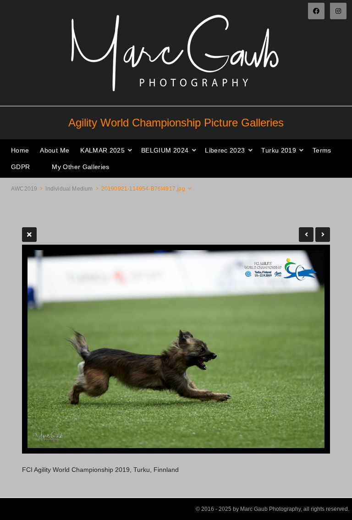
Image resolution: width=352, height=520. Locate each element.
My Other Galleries (80, 166)
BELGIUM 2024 (164, 150)
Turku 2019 (278, 150)
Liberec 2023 (225, 150)
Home (20, 150)
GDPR (20, 166)
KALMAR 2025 (102, 150)
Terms (322, 150)
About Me (54, 150)
